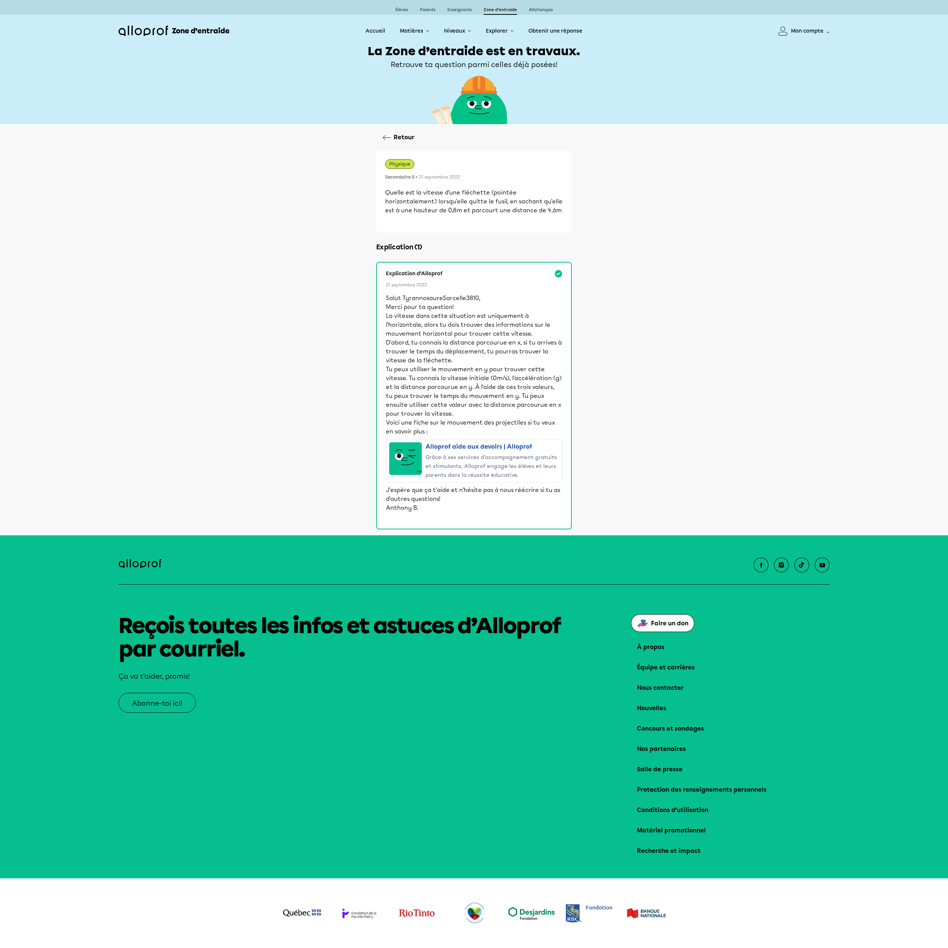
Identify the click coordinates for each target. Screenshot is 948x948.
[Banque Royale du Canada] (589, 913)
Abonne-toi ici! (157, 703)
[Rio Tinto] (417, 913)
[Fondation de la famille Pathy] (359, 913)
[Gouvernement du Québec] (302, 913)
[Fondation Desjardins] (531, 913)
